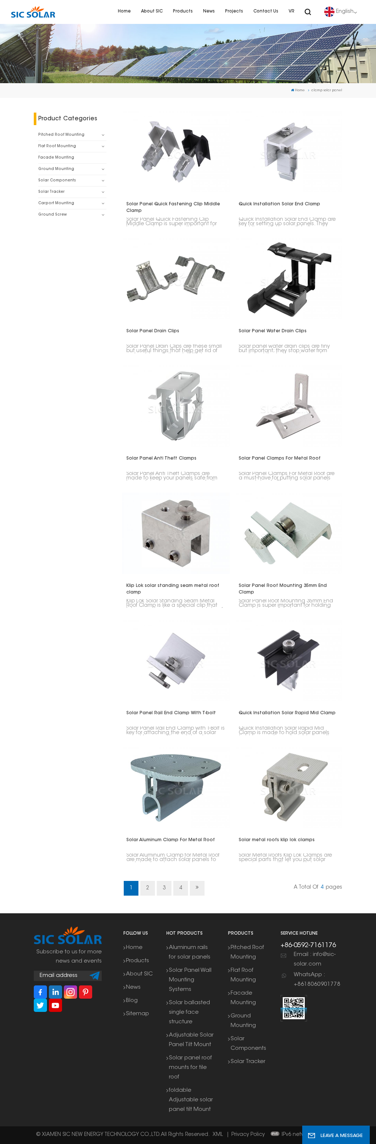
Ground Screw (52, 214)
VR (291, 12)
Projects (234, 12)
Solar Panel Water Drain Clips (273, 331)
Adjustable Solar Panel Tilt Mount (191, 1040)
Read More (171, 151)
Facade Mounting (56, 157)
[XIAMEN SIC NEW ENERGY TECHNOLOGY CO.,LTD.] (33, 12)
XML (218, 1134)
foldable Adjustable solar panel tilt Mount (191, 1100)
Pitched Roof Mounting (61, 135)
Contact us (265, 12)
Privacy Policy (248, 1134)
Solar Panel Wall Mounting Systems (190, 980)
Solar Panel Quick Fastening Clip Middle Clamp (173, 207)
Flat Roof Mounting (57, 146)
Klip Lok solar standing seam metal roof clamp (172, 589)
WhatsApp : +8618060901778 (317, 979)
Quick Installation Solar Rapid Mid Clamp (287, 713)
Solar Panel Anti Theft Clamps (161, 458)
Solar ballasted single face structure (189, 1012)
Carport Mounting (56, 203)
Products (183, 12)
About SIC (152, 12)
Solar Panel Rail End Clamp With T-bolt (171, 713)
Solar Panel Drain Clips (152, 331)
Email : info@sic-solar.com (315, 959)
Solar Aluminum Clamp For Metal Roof (170, 840)
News (209, 12)
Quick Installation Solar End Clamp (279, 204)
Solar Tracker (51, 192)
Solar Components (57, 180)
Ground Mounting (56, 169)
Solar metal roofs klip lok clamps (277, 840)
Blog (132, 1000)
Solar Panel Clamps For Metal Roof (280, 458)
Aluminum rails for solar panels (189, 952)
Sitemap (137, 1014)
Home (124, 12)
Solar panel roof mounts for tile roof (190, 1067)
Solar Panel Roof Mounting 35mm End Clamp (283, 589)
